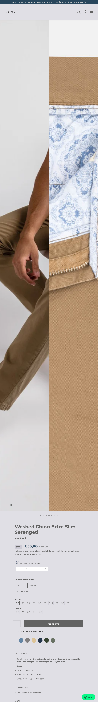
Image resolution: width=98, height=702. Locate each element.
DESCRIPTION (21, 653)
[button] (21, 538)
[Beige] (34, 643)
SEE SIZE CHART (22, 591)
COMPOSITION (21, 687)
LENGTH (18, 609)
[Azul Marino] (40, 643)
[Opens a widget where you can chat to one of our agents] (88, 697)
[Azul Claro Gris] (21, 643)
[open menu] (91, 12)
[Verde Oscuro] (47, 643)
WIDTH (17, 599)
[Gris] (27, 643)
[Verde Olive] (53, 643)
